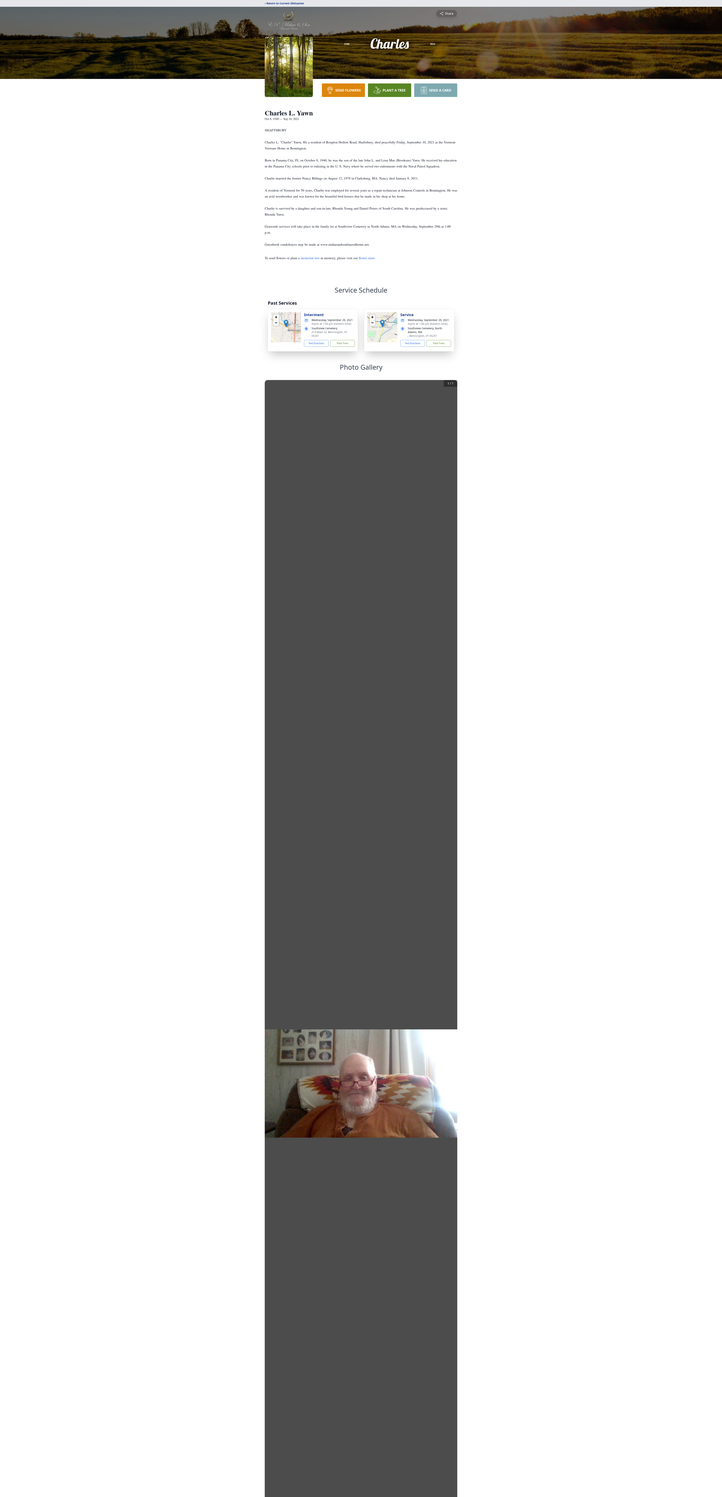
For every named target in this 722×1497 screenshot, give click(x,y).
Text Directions (316, 343)
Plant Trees (342, 343)
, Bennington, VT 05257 (422, 336)
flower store (367, 258)
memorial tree (310, 258)
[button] (286, 323)
